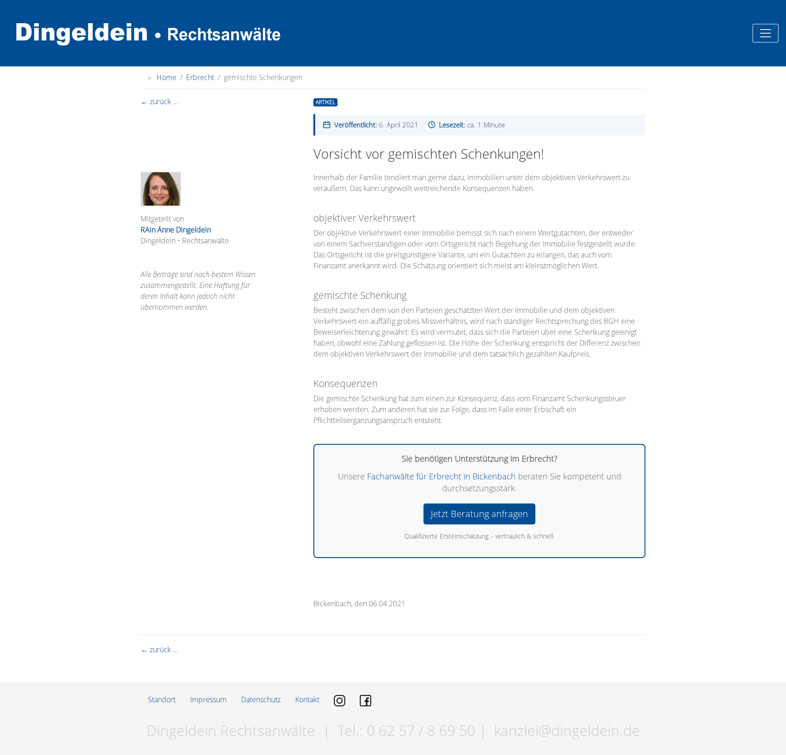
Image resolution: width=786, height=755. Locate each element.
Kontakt (307, 700)
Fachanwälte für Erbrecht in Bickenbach (441, 476)
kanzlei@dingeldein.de (567, 730)
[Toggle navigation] (765, 33)
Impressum (208, 700)
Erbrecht (200, 77)
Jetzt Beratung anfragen (479, 514)
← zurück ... (159, 101)
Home (166, 77)
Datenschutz (261, 700)
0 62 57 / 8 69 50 (419, 730)
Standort (162, 700)
